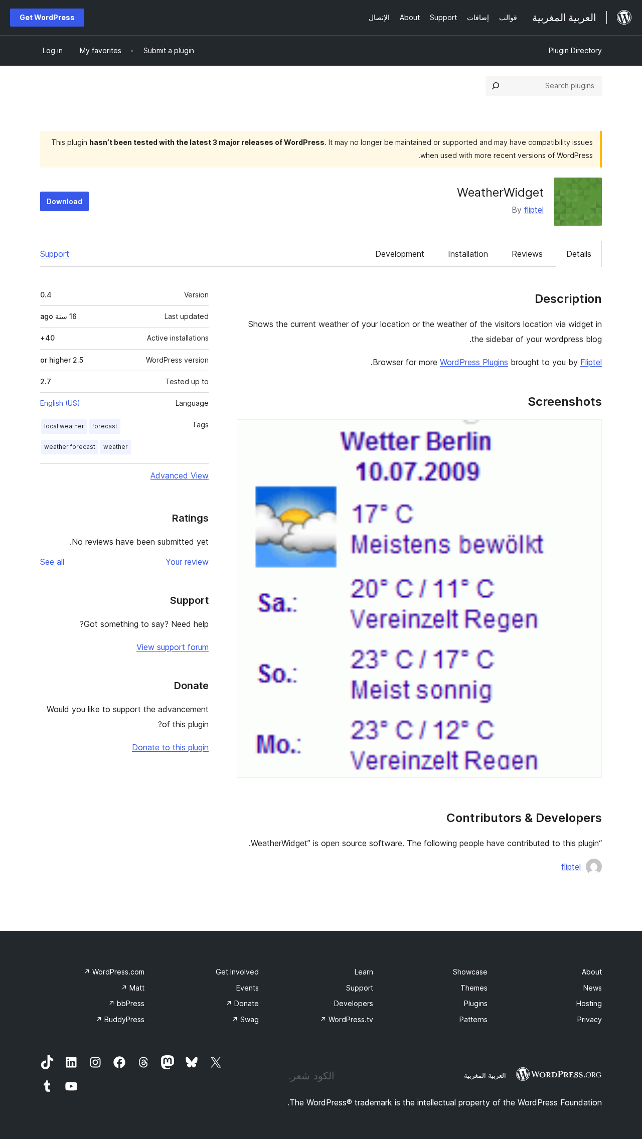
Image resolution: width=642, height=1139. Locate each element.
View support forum (172, 647)
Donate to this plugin (170, 747)
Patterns (473, 1019)
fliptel (534, 210)
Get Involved (237, 971)
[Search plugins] (496, 86)
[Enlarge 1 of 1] (588, 433)
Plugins (476, 1003)
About (592, 971)
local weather (64, 426)
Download (64, 201)
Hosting (589, 1003)
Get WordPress (47, 17)
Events (247, 988)
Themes (474, 988)
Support (54, 254)
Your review (187, 562)
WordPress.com (114, 971)
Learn (364, 971)
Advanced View (179, 475)
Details (578, 254)
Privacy (589, 1019)
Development (399, 254)
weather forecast (69, 446)
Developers (353, 1003)
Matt (132, 988)
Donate (242, 1003)
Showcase (470, 971)
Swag (245, 1019)
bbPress (126, 1003)
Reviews (527, 254)
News (592, 988)
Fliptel (591, 362)
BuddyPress (120, 1019)
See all (52, 562)
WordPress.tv (346, 1019)
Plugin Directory (575, 50)
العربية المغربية (485, 1075)
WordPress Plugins (474, 362)
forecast (104, 426)
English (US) (60, 403)
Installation (468, 254)
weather (115, 446)
